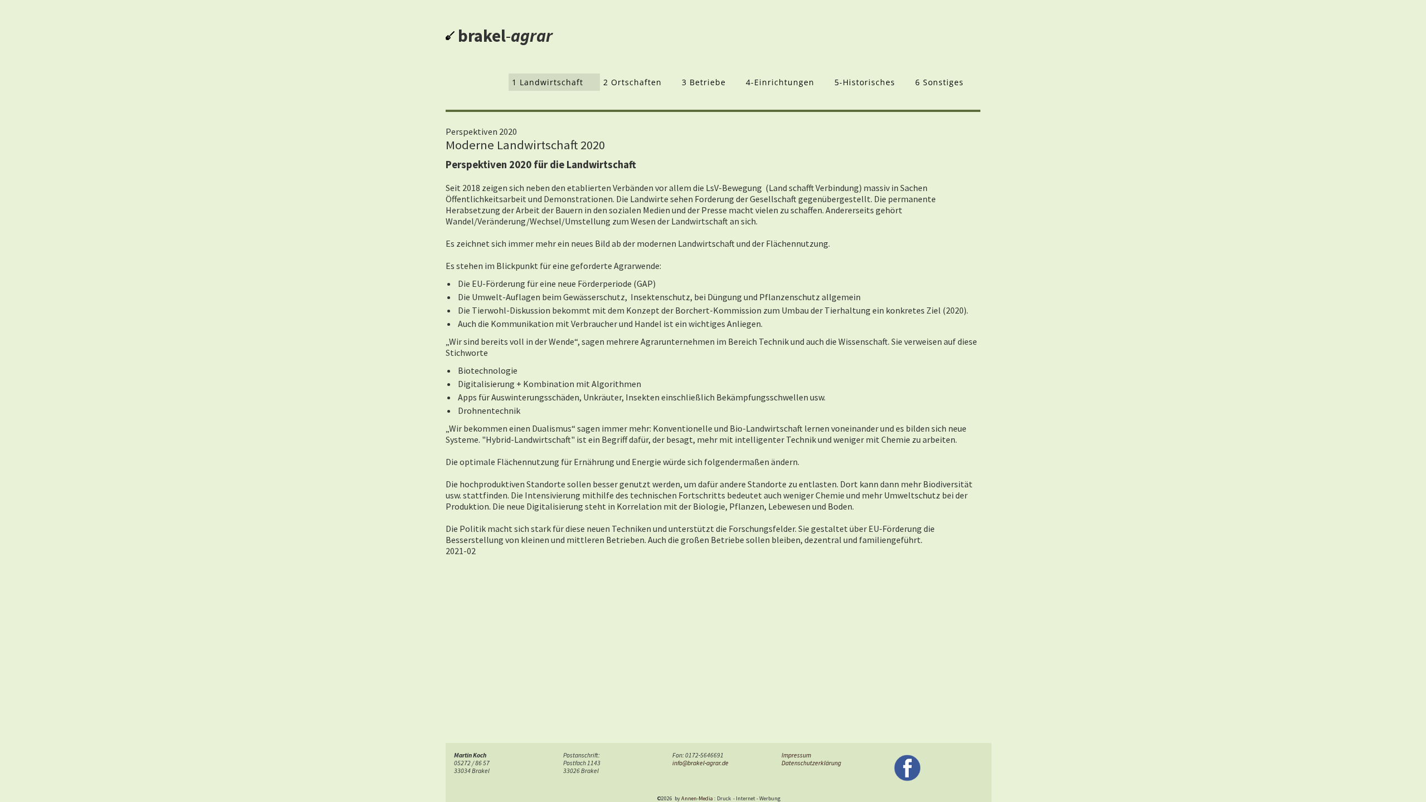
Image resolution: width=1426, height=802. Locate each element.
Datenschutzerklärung (811, 763)
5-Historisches (864, 82)
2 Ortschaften (632, 82)
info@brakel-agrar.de (700, 763)
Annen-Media (697, 798)
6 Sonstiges (939, 82)
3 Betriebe (704, 82)
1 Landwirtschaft (547, 82)
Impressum (796, 755)
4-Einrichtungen (780, 82)
